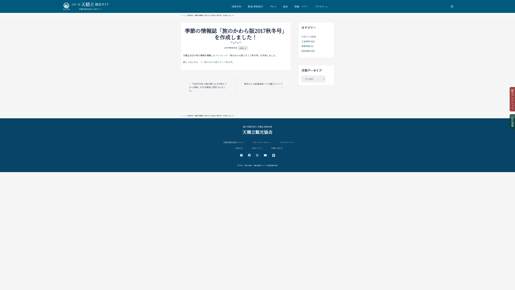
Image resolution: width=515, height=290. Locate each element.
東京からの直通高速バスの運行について (263, 83)
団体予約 (236, 6)
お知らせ (242, 48)
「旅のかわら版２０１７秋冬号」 (218, 62)
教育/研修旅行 (255, 6)
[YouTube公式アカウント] (265, 155)
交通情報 (305, 41)
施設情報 (305, 50)
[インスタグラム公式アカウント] (257, 155)
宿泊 (285, 6)
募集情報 (305, 46)
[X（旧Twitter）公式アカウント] (241, 155)
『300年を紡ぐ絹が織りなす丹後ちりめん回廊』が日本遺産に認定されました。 (208, 87)
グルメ (273, 6)
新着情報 (190, 15)
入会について (257, 148)
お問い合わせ (276, 148)
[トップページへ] (85, 6)
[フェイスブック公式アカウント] (249, 155)
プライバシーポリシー (261, 142)
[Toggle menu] (452, 6)
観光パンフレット (512, 99)
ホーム (183, 15)
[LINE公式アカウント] (273, 155)
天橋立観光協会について (233, 142)
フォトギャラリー (287, 142)
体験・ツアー (301, 6)
